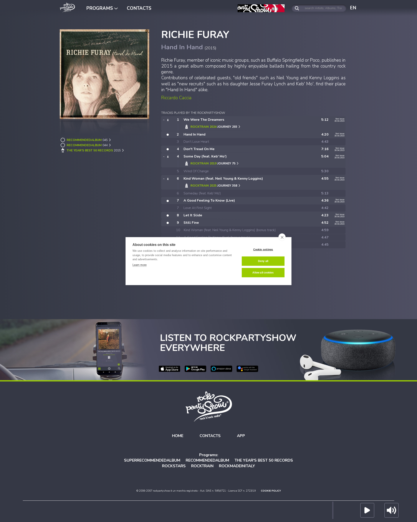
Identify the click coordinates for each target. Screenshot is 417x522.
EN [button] (353, 8)
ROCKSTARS (174, 466)
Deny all (263, 261)
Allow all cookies (263, 272)
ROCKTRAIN (202, 466)
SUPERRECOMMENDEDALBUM (152, 460)
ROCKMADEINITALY (237, 466)
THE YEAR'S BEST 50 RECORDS (264, 460)
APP (241, 435)
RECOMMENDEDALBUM (207, 460)
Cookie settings (263, 249)
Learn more (139, 264)
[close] (282, 237)
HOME (177, 435)
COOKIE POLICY (271, 490)
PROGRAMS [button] (100, 8)
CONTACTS (139, 8)
